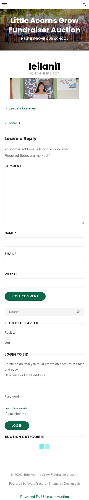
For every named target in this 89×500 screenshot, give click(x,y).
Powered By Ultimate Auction (44, 496)
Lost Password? (16, 408)
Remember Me (15, 414)
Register (11, 332)
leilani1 (14, 123)
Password (12, 396)
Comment (13, 166)
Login (8, 342)
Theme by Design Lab (64, 483)
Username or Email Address (25, 375)
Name (10, 233)
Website (12, 274)
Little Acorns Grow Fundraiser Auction (44, 25)
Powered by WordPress (26, 483)
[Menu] (4, 4)
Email (11, 254)
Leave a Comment (23, 108)
